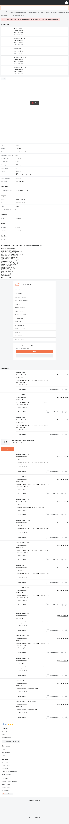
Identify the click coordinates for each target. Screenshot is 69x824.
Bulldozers (18, 332)
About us (4, 731)
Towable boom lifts (20, 307)
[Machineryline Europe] (12, 2)
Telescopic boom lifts (20, 297)
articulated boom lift (20, 152)
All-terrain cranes (19, 325)
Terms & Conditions (7, 762)
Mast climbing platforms (21, 300)
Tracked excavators (20, 314)
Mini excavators (19, 318)
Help (3, 734)
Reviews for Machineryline (9, 771)
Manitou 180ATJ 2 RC (20, 57)
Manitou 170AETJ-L (22, 681)
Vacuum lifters (19, 311)
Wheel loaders (19, 321)
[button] (66, 2)
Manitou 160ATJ (21, 477)
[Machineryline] (6, 12)
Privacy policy (6, 765)
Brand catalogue (6, 774)
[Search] (66, 8)
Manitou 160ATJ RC (22, 454)
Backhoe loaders (19, 339)
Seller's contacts (6, 737)
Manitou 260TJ (18, 28)
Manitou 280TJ (20, 395)
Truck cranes (18, 335)
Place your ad (7, 449)
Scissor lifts (18, 290)
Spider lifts (17, 304)
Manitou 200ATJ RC (19, 38)
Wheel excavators (20, 328)
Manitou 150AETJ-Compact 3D (26, 701)
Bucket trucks (18, 293)
